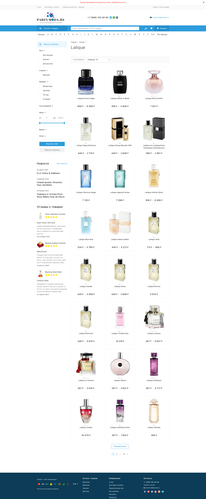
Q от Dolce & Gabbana (48, 173)
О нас (39, 7)
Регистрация (164, 7)
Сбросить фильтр (52, 150)
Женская (86, 485)
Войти (155, 7)
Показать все (120, 446)
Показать (50, 144)
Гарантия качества (70, 7)
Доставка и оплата (52, 7)
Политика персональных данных (48, 489)
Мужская (86, 482)
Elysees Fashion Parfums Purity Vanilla (61, 243)
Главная (74, 42)
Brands (82, 42)
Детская (86, 491)
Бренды (81, 7)
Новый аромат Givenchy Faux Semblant (49, 183)
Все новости (62, 164)
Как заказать (114, 491)
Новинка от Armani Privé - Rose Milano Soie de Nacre (50, 195)
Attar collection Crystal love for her (60, 214)
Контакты (112, 494)
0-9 (152, 34)
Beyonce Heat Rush (53, 272)
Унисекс (86, 488)
